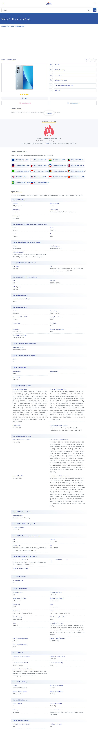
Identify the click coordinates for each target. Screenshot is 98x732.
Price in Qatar (77, 165)
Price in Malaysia (22, 165)
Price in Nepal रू (41, 165)
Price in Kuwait (77, 159)
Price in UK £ (21, 176)
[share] (3, 3)
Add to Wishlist (26, 103)
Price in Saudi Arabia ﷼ (24, 171)
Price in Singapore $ (41, 171)
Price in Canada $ (41, 159)
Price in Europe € (22, 159)
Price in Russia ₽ (41, 182)
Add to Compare (74, 103)
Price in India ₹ (59, 159)
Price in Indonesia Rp (62, 176)
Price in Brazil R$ (22, 182)
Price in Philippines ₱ (61, 165)
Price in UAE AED (78, 171)
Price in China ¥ (78, 176)
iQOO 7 (47, 143)
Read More (49, 113)
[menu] (95, 3)
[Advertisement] (49, 42)
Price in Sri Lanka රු (60, 171)
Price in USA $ (40, 176)
